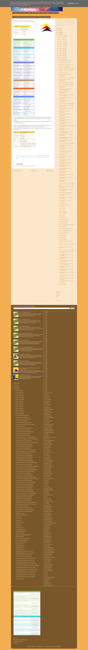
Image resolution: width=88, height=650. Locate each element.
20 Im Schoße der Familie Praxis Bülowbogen (26, 467)
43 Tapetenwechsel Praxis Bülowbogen (64, 75)
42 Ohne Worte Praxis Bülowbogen (66, 77)
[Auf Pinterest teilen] (22, 164)
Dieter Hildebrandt (49, 425)
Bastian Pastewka (49, 409)
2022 (59, 34)
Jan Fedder (47, 476)
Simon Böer (47, 562)
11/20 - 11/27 (62, 37)
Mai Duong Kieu (48, 506)
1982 (46, 328)
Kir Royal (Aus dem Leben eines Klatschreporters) (25, 17)
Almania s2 (47, 397)
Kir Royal (47, 491)
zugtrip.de (34, 612)
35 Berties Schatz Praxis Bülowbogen (64, 92)
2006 (46, 364)
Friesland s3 (47, 458)
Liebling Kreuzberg (49, 501)
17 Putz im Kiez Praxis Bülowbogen (66, 143)
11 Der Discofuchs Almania (25, 319)
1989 (46, 340)
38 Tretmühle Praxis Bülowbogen (66, 84)
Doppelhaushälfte (49, 429)
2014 (46, 378)
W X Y (59, 25)
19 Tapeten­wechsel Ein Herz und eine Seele (25, 562)
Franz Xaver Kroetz (49, 452)
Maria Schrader (48, 514)
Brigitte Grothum (48, 412)
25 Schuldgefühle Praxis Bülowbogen (64, 120)
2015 (46, 379)
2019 (46, 386)
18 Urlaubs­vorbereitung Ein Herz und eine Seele (66, 261)
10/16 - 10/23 (62, 46)
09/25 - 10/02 (62, 48)
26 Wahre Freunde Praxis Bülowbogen (64, 117)
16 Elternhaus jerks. (63, 212)
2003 (46, 359)
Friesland (47, 453)
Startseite (16, 12)
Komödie (47, 493)
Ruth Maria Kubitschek (50, 557)
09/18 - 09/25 (62, 50)
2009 (46, 369)
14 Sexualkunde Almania (24, 326)
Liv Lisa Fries (48, 504)
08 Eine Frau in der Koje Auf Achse (66, 184)
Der (66, 20)
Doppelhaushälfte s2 (49, 432)
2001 (46, 358)
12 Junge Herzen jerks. (64, 219)
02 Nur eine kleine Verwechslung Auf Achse (25, 424)
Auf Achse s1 (48, 407)
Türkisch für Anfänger (49, 577)
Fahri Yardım (48, 445)
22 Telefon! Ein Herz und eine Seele (66, 249)
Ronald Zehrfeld (48, 554)
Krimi (46, 496)
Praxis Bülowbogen (21, 165)
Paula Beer (47, 542)
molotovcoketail (47, 646)
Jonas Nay (47, 486)
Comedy (47, 419)
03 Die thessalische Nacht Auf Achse (67, 68)
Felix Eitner (47, 448)
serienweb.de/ (34, 634)
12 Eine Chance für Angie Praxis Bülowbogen (25, 482)
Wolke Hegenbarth (49, 585)
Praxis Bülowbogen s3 (50, 552)
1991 (46, 343)
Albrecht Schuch (48, 392)
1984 (46, 331)
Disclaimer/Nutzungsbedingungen (20, 639)
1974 (46, 315)
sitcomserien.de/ (34, 622)
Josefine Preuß (48, 488)
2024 (59, 30)
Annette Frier (48, 401)
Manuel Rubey (48, 509)
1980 (46, 325)
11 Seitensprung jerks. (63, 221)
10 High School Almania (24, 340)
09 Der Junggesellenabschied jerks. (66, 224)
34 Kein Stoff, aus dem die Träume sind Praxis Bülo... (66, 95)
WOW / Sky (55, 12)
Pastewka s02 (48, 534)
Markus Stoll (47, 516)
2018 (46, 384)
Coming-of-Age (48, 420)
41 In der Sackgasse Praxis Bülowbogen (65, 80)
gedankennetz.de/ (34, 593)
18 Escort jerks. (62, 208)
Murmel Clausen (48, 521)
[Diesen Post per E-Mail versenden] (17, 164)
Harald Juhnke (48, 463)
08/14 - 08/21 (62, 59)
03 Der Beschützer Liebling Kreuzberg (24, 507)
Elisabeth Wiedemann (50, 440)
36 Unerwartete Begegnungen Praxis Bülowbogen (65, 89)
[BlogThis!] (18, 164)
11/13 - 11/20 (62, 39)
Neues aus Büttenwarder (50, 523)
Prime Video (23, 12)
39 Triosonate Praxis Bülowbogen (66, 82)
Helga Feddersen (49, 467)
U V (72, 23)
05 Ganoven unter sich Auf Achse (66, 64)
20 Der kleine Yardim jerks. (64, 204)
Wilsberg (47, 580)
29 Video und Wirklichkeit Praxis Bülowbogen (25, 451)
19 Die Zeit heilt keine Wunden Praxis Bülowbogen (65, 138)
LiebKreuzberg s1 (49, 499)
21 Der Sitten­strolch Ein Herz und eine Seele (25, 558)
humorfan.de (34, 606)
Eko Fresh (47, 439)
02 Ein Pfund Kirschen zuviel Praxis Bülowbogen (26, 502)
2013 (46, 376)
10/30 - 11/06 (62, 43)
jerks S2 (58, 295)
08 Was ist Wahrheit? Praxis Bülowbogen (65, 169)
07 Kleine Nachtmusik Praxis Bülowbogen (65, 172)
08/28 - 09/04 (62, 55)
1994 (46, 348)
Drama (46, 434)
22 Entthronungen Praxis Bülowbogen (64, 129)
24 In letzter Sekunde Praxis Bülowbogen (65, 123)
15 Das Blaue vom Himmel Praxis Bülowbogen (26, 476)
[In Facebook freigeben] (21, 164)
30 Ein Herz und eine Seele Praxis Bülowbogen (26, 449)
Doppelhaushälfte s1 (49, 430)
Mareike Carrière (48, 511)
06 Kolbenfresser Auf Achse (65, 62)
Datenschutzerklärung (18, 641)
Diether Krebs (48, 427)
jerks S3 (47, 483)
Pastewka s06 (48, 541)
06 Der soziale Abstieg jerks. (65, 230)
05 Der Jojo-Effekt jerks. (64, 232)
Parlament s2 (48, 529)
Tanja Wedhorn (48, 569)
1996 (46, 351)
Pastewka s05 (48, 539)
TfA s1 (46, 572)
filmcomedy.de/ (35, 632)
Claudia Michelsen (49, 417)
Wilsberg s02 (48, 583)
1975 (46, 317)
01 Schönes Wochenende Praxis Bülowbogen (26, 504)
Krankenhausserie (49, 495)
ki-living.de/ (35, 608)
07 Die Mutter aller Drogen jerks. (66, 228)
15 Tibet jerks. (62, 214)
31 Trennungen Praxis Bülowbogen (66, 103)
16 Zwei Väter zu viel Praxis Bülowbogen (65, 146)
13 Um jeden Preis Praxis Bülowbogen (64, 154)
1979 (46, 323)
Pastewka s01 (48, 532)
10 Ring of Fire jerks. (63, 223)
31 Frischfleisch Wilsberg (24, 354)
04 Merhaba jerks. (63, 233)
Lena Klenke (48, 498)
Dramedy (47, 435)
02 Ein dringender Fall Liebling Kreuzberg (25, 509)
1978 (46, 322)
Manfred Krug (48, 508)
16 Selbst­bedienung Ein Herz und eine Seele (25, 567)
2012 (46, 374)
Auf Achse (47, 406)
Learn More (70, 3)
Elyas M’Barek (48, 442)
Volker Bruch (48, 578)
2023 (59, 32)
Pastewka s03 (48, 536)
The (69, 23)
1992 (46, 345)
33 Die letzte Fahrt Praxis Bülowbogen (64, 98)
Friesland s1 (47, 455)
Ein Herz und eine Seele (44, 17)
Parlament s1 (48, 527)
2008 (46, 368)
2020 (46, 387)
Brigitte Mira (47, 414)
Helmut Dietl (47, 468)
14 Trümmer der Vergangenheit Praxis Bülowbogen (65, 151)
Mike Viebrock (48, 519)
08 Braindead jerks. (63, 226)
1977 (46, 320)
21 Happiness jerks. (63, 203)
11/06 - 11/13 (62, 41)
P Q (59, 23)
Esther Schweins (48, 443)
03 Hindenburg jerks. (63, 235)
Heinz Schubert (48, 465)
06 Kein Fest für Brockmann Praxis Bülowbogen (26, 493)
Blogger (59, 646)
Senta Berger (48, 560)
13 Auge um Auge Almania (24, 312)
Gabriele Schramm (49, 460)
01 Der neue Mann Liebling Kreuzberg (24, 511)
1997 (46, 353)
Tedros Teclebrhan (49, 570)
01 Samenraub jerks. (63, 239)
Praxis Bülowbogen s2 (30, 165)
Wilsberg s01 (48, 582)
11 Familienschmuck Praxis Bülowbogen (65, 160)
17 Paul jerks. (62, 210)
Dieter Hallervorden (49, 424)
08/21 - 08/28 (62, 57)
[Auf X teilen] (19, 164)
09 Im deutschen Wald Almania (25, 347)
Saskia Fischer (48, 559)
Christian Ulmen (48, 415)
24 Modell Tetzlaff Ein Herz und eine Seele (25, 552)
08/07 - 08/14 (62, 284)
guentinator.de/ (35, 598)
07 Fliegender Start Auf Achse (65, 60)
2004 (46, 361)
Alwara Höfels (48, 399)
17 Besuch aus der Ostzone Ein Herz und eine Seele (65, 264)
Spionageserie (48, 567)
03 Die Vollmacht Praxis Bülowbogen (67, 183)
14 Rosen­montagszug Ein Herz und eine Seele (26, 571)
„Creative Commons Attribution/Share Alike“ (31, 155)
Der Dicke (47, 422)
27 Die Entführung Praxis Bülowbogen (64, 114)
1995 (46, 350)
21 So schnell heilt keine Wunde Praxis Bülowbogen (66, 132)
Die (68, 20)
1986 (46, 335)
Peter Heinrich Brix (49, 544)
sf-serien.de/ (34, 620)
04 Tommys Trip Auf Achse (64, 66)
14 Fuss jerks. (62, 215)
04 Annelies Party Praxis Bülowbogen (64, 181)
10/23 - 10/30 (62, 44)
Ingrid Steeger (48, 475)
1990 (46, 341)
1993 (46, 346)
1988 (46, 338)
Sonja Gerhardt (48, 565)
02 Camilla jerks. (62, 237)
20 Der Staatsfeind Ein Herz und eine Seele (25, 560)
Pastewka (47, 531)
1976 (46, 318)
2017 (46, 383)
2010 (46, 371)
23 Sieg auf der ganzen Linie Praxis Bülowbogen (26, 462)
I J (62, 22)
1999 (46, 356)
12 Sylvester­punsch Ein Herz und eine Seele (25, 574)
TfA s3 (46, 575)
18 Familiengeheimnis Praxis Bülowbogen (65, 141)
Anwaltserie (47, 402)
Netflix (29, 12)
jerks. (57, 296)
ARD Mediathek (37, 12)
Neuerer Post (17, 170)
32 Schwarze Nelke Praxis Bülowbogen (64, 101)
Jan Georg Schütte (49, 478)
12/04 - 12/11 (62, 35)
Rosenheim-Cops (49, 555)
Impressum (15, 643)
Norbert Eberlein (48, 524)
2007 (46, 366)
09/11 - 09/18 (62, 52)
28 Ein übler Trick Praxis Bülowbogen (64, 112)
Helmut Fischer (48, 470)
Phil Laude (47, 546)
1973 (46, 313)
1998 (46, 355)
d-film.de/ (34, 627)
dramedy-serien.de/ (35, 618)
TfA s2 (46, 574)
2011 (46, 373)
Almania (47, 394)
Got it (77, 3)
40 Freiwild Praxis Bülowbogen (65, 192)
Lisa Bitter (47, 503)
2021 (46, 389)
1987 (46, 336)
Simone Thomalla (49, 564)
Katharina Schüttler (49, 490)
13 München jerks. (63, 217)
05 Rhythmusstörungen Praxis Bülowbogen (25, 495)
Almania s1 (47, 396)
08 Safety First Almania (24, 361)
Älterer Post (49, 170)
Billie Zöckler (48, 411)
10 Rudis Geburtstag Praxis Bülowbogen (65, 163)
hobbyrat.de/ (34, 603)
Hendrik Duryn (48, 471)
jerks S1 (58, 293)
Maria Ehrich (48, 513)
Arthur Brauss (48, 404)
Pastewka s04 (48, 537)
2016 (46, 381)
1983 (46, 330)
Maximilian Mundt (49, 518)
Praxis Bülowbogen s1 (50, 549)
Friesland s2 (47, 457)
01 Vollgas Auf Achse (63, 72)
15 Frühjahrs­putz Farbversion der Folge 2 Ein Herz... (66, 270)
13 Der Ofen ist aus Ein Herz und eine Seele (25, 572)
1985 (46, 333)
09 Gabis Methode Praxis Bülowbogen (64, 166)
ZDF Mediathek (46, 12)
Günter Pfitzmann (49, 462)
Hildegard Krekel (48, 473)
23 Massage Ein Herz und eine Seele (24, 554)
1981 (46, 327)
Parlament (47, 526)
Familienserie (48, 447)
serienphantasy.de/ (35, 629)
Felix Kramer (48, 450)
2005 (46, 363)
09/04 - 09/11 (62, 53)
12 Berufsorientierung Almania (25, 333)
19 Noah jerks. (62, 206)
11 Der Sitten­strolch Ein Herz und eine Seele (25, 576)
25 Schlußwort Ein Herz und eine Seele (24, 551)
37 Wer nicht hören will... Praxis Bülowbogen (25, 437)
